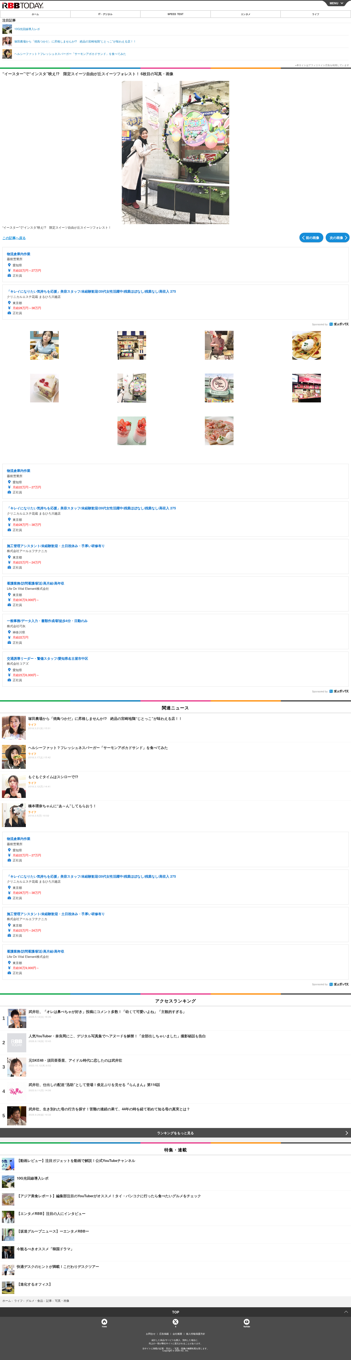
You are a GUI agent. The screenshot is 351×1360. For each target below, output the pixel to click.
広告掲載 (164, 1334)
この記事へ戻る (14, 237)
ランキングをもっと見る (175, 1132)
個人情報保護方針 (195, 1334)
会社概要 (177, 1334)
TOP (175, 1312)
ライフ (315, 14)
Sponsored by (320, 324)
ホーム (35, 14)
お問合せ (150, 1334)
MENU (334, 3)
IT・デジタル (105, 14)
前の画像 (312, 237)
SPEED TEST (175, 14)
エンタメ (245, 14)
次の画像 (336, 237)
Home (104, 1326)
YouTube (246, 1326)
